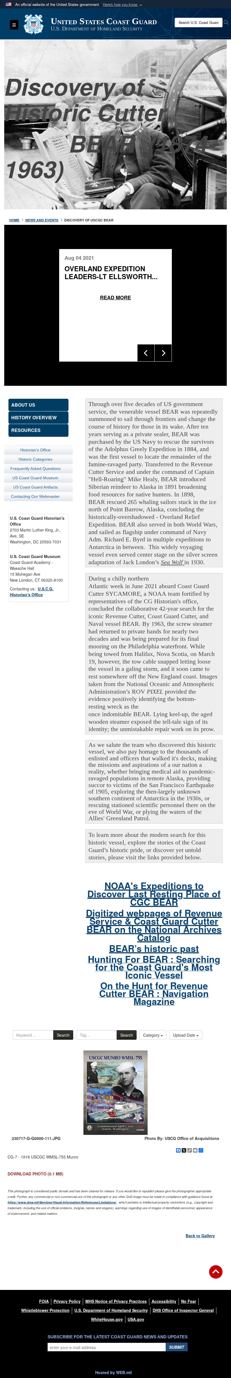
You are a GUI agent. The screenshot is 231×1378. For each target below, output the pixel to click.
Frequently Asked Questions (35, 468)
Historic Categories (35, 459)
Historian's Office (35, 450)
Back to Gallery (200, 1235)
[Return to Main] (216, 1275)
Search (63, 1035)
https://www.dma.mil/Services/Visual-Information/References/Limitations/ (62, 1202)
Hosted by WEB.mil (113, 1372)
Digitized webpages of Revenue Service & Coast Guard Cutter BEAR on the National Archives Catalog (154, 925)
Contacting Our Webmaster (35, 496)
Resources (26, 430)
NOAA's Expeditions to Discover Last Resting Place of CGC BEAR (154, 893)
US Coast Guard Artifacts (35, 487)
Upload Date (184, 1035)
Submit (176, 1347)
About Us (23, 405)
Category (152, 1035)
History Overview (34, 417)
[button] (123, 5)
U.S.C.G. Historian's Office (32, 591)
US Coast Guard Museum (35, 478)
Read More (115, 297)
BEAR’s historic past (154, 948)
